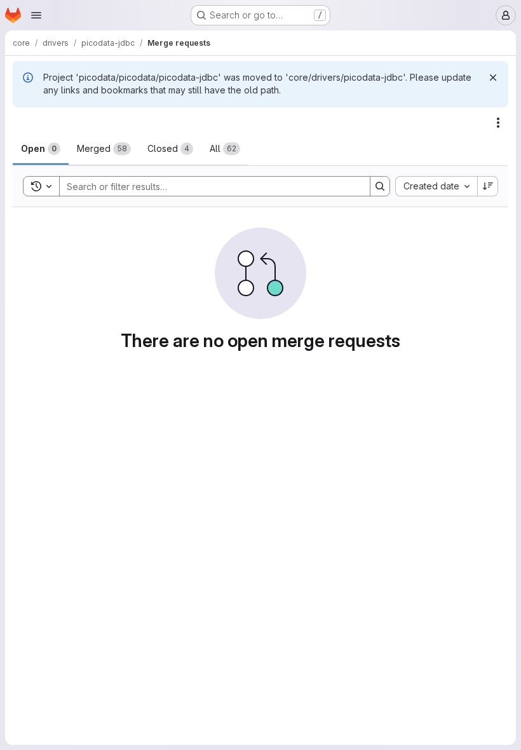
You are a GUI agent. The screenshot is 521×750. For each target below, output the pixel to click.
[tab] (41, 149)
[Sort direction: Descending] (488, 186)
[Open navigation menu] (36, 15)
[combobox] (436, 186)
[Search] (380, 186)
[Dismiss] (493, 77)
